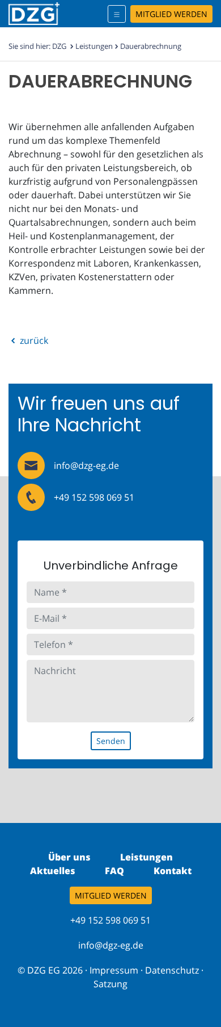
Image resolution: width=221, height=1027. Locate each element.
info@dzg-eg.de (86, 465)
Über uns (69, 857)
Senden (110, 740)
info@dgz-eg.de (110, 945)
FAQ (114, 870)
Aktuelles (52, 870)
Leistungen (94, 46)
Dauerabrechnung (150, 46)
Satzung (111, 984)
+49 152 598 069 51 (94, 497)
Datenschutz (172, 970)
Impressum (114, 970)
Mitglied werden (171, 14)
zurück (33, 340)
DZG (59, 46)
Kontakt (173, 870)
